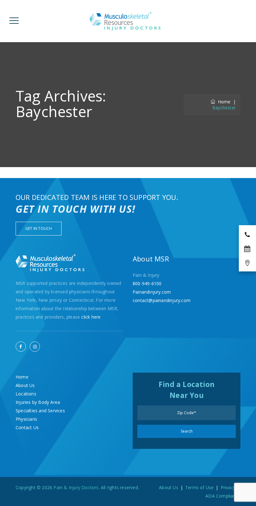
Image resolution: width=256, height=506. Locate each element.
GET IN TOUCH (38, 228)
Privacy (228, 487)
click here (91, 317)
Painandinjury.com (152, 292)
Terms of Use (199, 487)
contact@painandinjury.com (161, 300)
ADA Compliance (222, 496)
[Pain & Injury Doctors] (125, 21)
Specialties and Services (40, 411)
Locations (26, 394)
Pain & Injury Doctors (75, 487)
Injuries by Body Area (38, 402)
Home (222, 102)
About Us (25, 385)
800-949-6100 (147, 283)
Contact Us (27, 427)
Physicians (26, 419)
